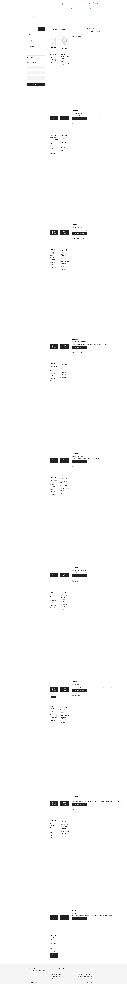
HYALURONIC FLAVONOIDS (79, 570)
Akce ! (37, 8)
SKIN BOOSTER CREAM (63, 53)
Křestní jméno (30, 70)
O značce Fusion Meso (57, 976)
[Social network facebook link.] (87, 982)
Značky (76, 8)
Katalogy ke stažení (57, 971)
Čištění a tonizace (46, 8)
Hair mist (75, 913)
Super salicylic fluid (53, 254)
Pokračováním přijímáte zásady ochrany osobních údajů (35, 81)
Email (28, 75)
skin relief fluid (77, 227)
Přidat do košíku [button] (54, 118)
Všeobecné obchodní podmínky (85, 978)
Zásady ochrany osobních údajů (85, 976)
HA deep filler (76, 684)
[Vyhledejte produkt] (27, 3)
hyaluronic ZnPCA (78, 456)
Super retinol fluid (62, 254)
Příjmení (29, 64)
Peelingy (70, 8)
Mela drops (64, 824)
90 (97, 31)
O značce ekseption (57, 974)
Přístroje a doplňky (86, 8)
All (99, 31)
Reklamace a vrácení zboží (84, 974)
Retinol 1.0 (53, 711)
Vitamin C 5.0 (64, 709)
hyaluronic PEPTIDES (79, 341)
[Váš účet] (89, 3)
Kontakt (54, 978)
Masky (54, 8)
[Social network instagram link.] (91, 982)
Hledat (41, 29)
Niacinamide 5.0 (77, 799)
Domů (28, 16)
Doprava (79, 971)
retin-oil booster (78, 113)
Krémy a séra (61, 8)
